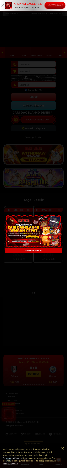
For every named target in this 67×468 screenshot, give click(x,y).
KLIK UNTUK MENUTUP (33, 250)
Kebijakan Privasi (10, 464)
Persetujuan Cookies (12, 458)
